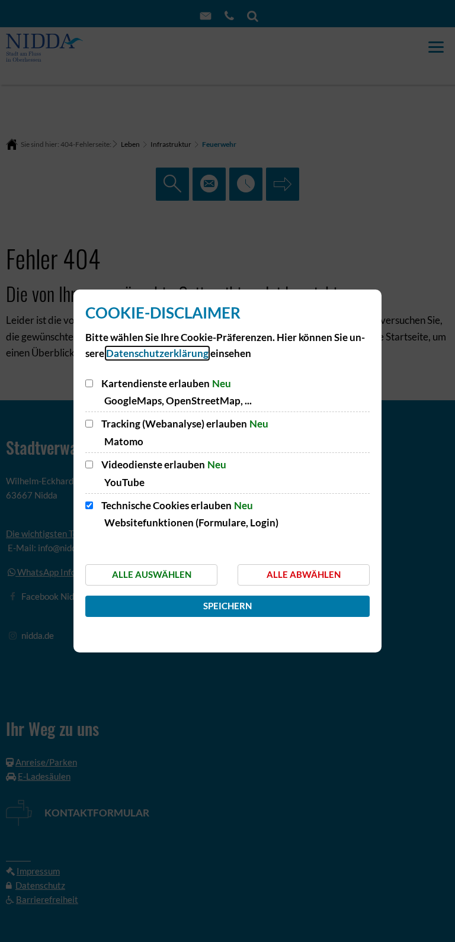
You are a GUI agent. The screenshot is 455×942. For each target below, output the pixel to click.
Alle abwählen (304, 574)
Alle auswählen (151, 574)
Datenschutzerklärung (157, 353)
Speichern (227, 605)
